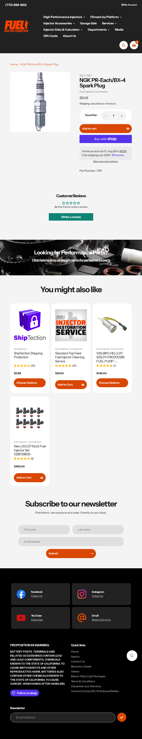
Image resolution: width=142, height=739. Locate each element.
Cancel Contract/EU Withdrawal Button (95, 691)
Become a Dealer (81, 666)
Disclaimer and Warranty (86, 686)
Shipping (84, 103)
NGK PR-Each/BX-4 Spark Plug (39, 64)
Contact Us (78, 661)
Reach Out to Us (101, 619)
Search (75, 656)
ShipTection (20, 348)
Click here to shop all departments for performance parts (71, 260)
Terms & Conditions (83, 681)
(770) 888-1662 (16, 5)
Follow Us (36, 596)
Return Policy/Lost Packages (88, 676)
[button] (132, 655)
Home (14, 64)
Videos (75, 671)
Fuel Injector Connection (94, 91)
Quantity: (91, 115)
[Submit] (121, 717)
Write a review (71, 217)
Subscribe (37, 619)
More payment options (105, 161)
